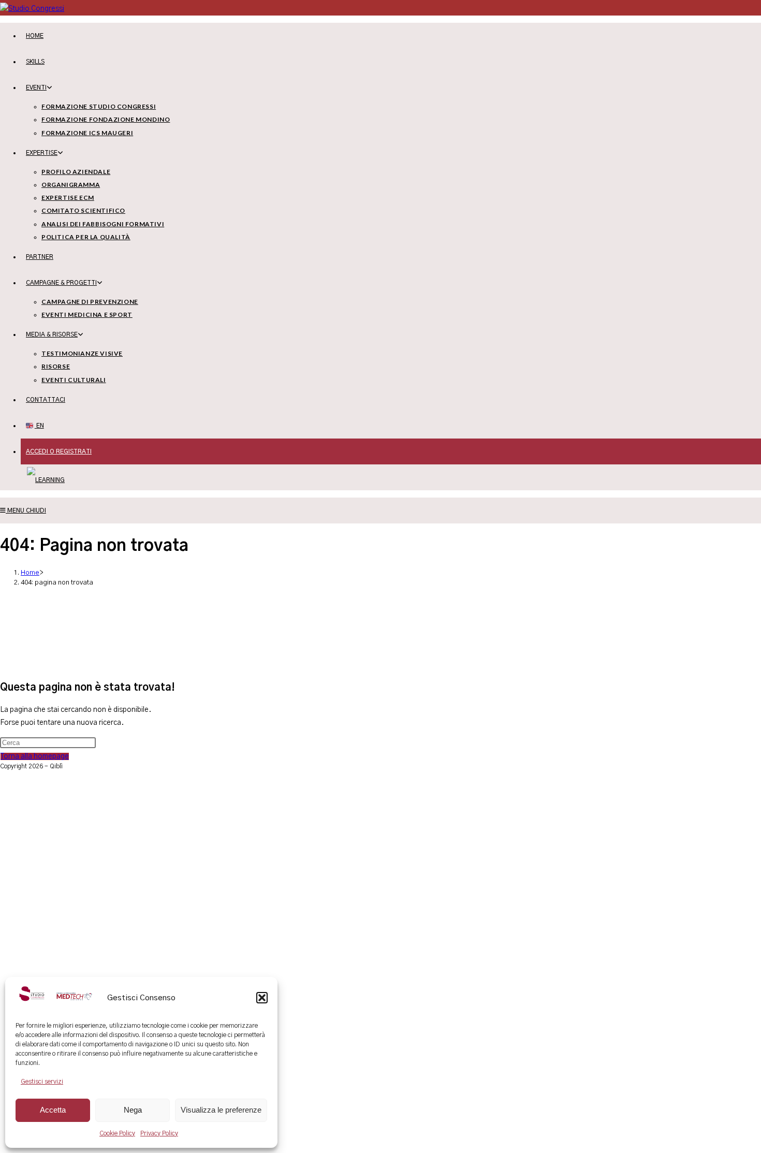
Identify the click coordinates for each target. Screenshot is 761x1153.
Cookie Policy (117, 1133)
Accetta (53, 1109)
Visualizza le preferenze (221, 1109)
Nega (133, 1109)
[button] (262, 998)
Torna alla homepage (35, 756)
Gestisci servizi (42, 1081)
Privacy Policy (159, 1133)
